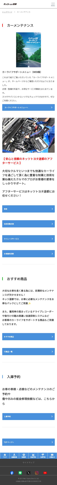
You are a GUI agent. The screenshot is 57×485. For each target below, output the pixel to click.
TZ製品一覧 (8, 351)
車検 (5, 209)
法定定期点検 (9, 224)
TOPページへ (9, 442)
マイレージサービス (11, 239)
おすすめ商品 (9, 336)
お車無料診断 (9, 253)
